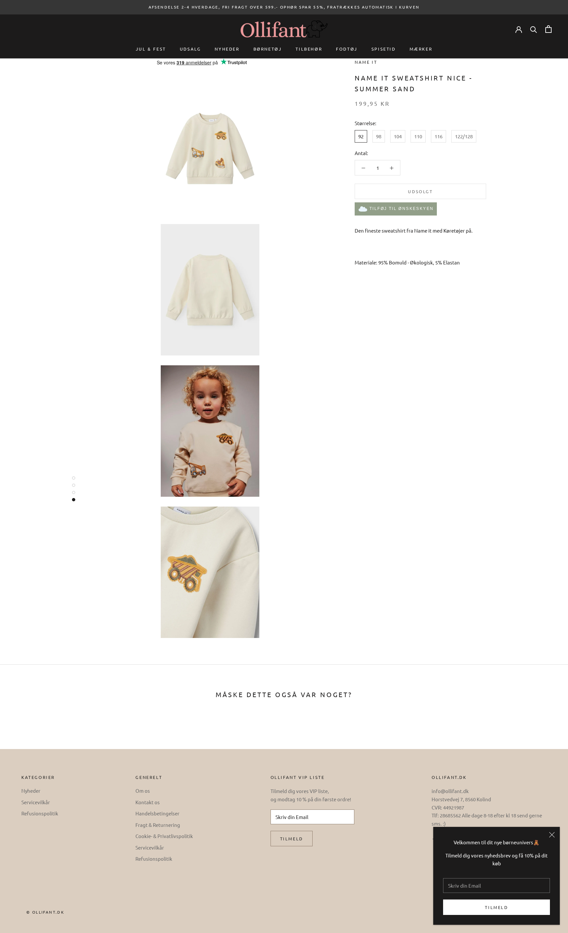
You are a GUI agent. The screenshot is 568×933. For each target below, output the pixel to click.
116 (438, 136)
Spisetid (383, 49)
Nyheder (227, 49)
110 (418, 136)
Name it (366, 62)
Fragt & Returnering (157, 825)
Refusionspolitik (39, 813)
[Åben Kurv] (548, 29)
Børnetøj (267, 49)
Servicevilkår (35, 802)
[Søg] (533, 29)
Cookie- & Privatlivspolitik (164, 836)
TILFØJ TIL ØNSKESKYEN (401, 208)
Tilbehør (309, 49)
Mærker (421, 49)
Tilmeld (496, 907)
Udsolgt (420, 191)
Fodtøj (347, 49)
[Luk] (552, 835)
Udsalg (190, 49)
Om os (142, 790)
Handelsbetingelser (157, 813)
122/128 (464, 136)
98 (378, 136)
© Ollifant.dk (45, 912)
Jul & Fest (151, 49)
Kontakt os (147, 802)
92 (361, 136)
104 (398, 136)
